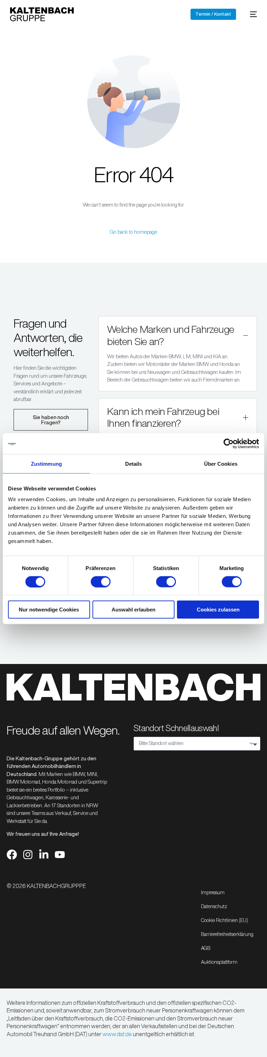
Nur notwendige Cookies (49, 609)
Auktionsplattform (219, 962)
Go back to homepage (133, 231)
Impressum (213, 892)
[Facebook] (12, 854)
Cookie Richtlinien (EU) (224, 920)
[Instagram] (28, 854)
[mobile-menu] (250, 14)
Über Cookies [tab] (220, 463)
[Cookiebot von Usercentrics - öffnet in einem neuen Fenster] (228, 443)
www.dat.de (117, 1034)
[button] (177, 353)
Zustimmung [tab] (46, 463)
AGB (205, 948)
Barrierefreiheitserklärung (227, 934)
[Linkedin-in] (44, 854)
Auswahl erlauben (133, 609)
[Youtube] (60, 854)
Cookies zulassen (218, 609)
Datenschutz (214, 906)
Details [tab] (133, 463)
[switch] (101, 581)
